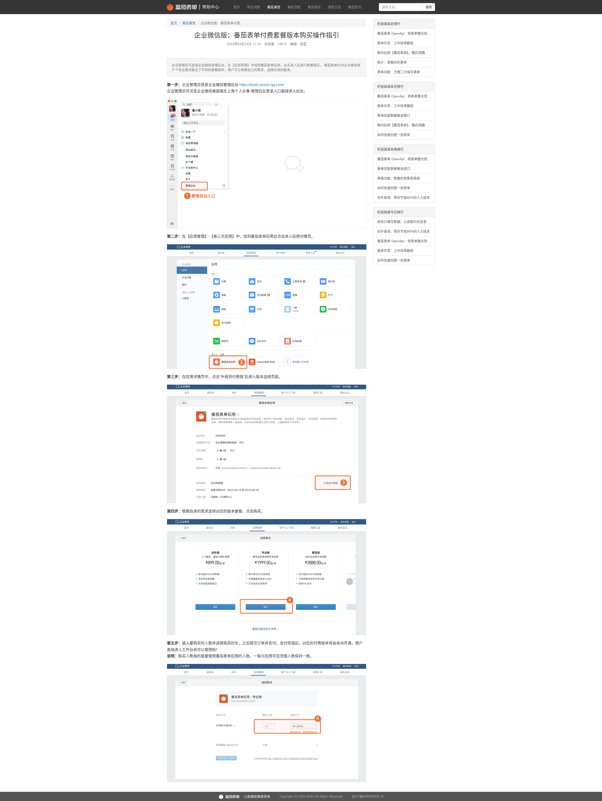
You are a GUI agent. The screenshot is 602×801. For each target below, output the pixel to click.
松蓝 (303, 44)
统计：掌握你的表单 (392, 62)
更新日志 (334, 7)
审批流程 (294, 7)
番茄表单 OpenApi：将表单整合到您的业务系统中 (406, 33)
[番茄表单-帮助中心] (193, 7)
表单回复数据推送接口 (393, 115)
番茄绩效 (314, 7)
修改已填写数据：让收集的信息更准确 (405, 222)
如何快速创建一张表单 (393, 135)
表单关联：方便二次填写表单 (398, 72)
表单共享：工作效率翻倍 (395, 43)
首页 (236, 7)
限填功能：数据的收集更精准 (398, 178)
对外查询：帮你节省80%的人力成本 (403, 197)
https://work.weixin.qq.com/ (261, 85)
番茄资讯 (354, 7)
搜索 (428, 7)
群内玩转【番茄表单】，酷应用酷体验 (404, 53)
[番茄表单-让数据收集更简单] (244, 796)
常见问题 (253, 7)
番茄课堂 (273, 7)
